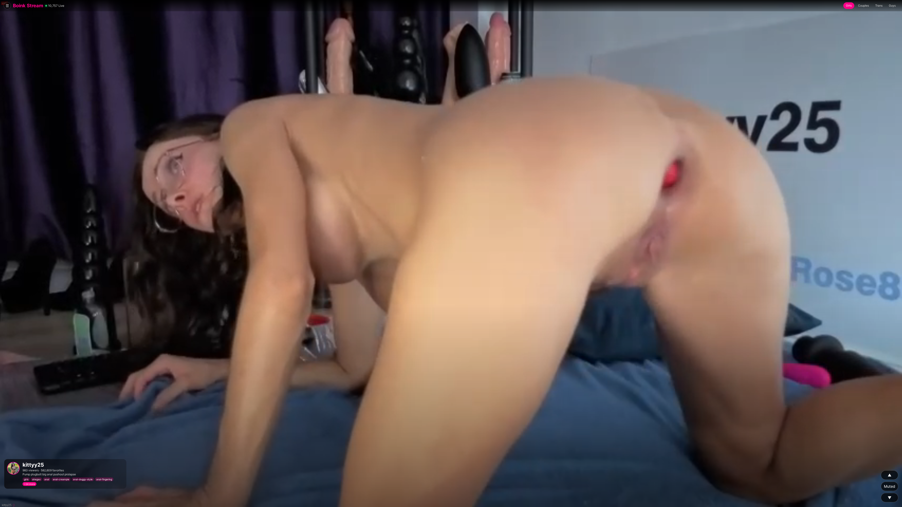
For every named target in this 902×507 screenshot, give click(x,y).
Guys (892, 5)
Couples (863, 5)
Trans (879, 5)
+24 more (29, 484)
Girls (849, 5)
